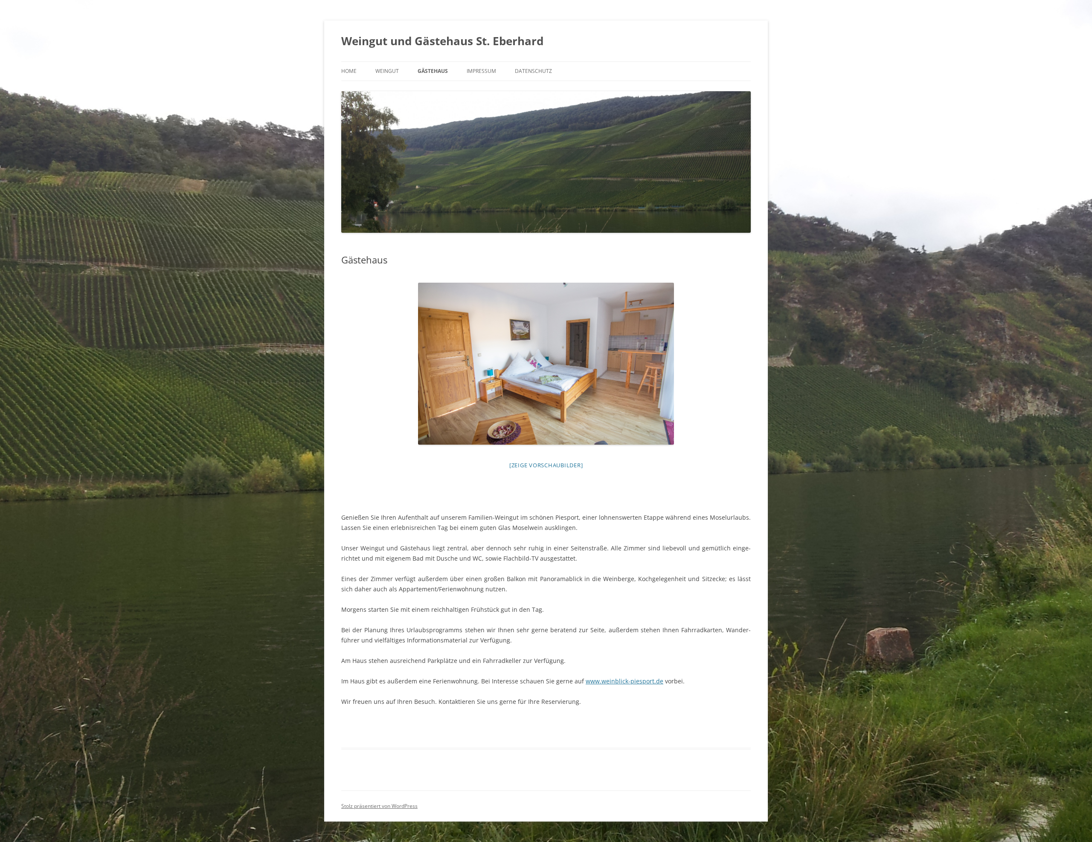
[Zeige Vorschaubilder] (546, 465)
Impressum (481, 71)
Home (349, 71)
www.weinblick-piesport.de (624, 681)
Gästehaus (433, 71)
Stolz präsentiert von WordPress (379, 806)
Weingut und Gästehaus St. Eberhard (442, 41)
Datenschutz (533, 71)
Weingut (387, 71)
